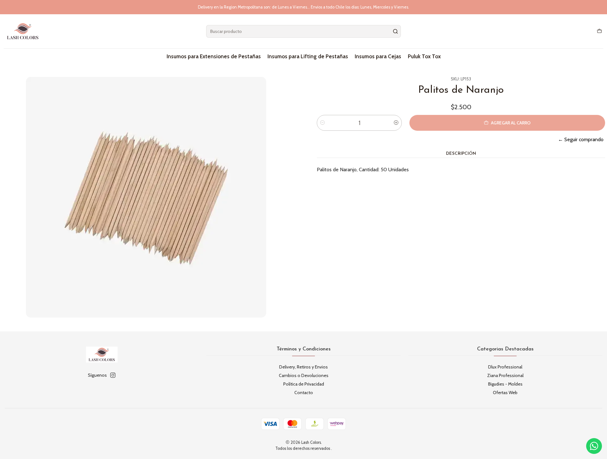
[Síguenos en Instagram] (113, 375)
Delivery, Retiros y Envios (303, 367)
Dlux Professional (505, 367)
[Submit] (395, 31)
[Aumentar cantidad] (396, 122)
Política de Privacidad (303, 384)
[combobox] (303, 31)
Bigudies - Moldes (505, 384)
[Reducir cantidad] (322, 122)
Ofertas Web (505, 392)
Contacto (303, 392)
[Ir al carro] (599, 31)
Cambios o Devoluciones (303, 375)
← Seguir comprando (581, 139)
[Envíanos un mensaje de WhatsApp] (594, 446)
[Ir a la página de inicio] (23, 31)
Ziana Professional (505, 375)
